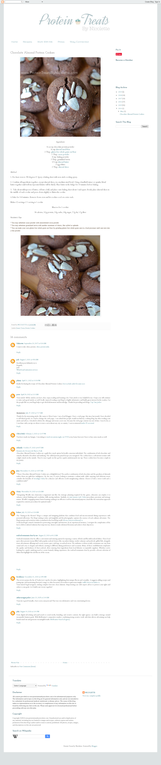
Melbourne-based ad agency (60, 619)
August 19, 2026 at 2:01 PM (29, 611)
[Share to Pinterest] (55, 325)
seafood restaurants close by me (27, 535)
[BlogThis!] (48, 325)
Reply (18, 352)
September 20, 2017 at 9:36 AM (35, 343)
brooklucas (20, 577)
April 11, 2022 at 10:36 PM (31, 380)
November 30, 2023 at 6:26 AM (33, 491)
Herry (18, 491)
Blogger (94, 746)
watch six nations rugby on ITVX (57, 437)
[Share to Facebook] (53, 325)
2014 (120, 108)
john (17, 611)
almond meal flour (63, 149)
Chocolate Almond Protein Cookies (132, 114)
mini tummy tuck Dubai (77, 497)
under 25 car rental (87, 423)
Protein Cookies (30, 328)
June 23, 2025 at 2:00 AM (40, 597)
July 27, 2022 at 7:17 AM (34, 413)
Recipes (27, 41)
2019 (120, 92)
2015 (120, 105)
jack (17, 360)
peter (18, 394)
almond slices (63, 167)
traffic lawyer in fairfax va (91, 582)
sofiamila (19, 448)
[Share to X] (51, 325)
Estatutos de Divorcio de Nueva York (29, 451)
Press (61, 41)
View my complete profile (92, 696)
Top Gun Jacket (95, 402)
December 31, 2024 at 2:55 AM (36, 577)
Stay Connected (79, 41)
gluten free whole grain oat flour (63, 152)
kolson (18, 512)
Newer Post (15, 662)
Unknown (19, 343)
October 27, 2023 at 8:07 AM (33, 448)
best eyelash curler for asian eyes (74, 384)
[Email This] (46, 325)
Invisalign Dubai (39, 479)
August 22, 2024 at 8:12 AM (48, 535)
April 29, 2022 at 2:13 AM (30, 394)
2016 (120, 102)
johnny (18, 380)
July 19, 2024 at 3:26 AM (30, 512)
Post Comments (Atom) (27, 666)
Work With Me (45, 41)
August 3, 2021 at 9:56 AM (29, 360)
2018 (120, 95)
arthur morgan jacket (23, 597)
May (122, 111)
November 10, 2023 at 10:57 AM (31, 471)
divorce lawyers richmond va (73, 520)
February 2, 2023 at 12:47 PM (36, 434)
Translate (54, 686)
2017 (120, 98)
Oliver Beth (20, 434)
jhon (17, 471)
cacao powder (63, 154)
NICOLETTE (90, 692)
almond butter (63, 162)
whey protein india (42, 347)
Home (14, 41)
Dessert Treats (20, 328)
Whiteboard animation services (27, 370)
